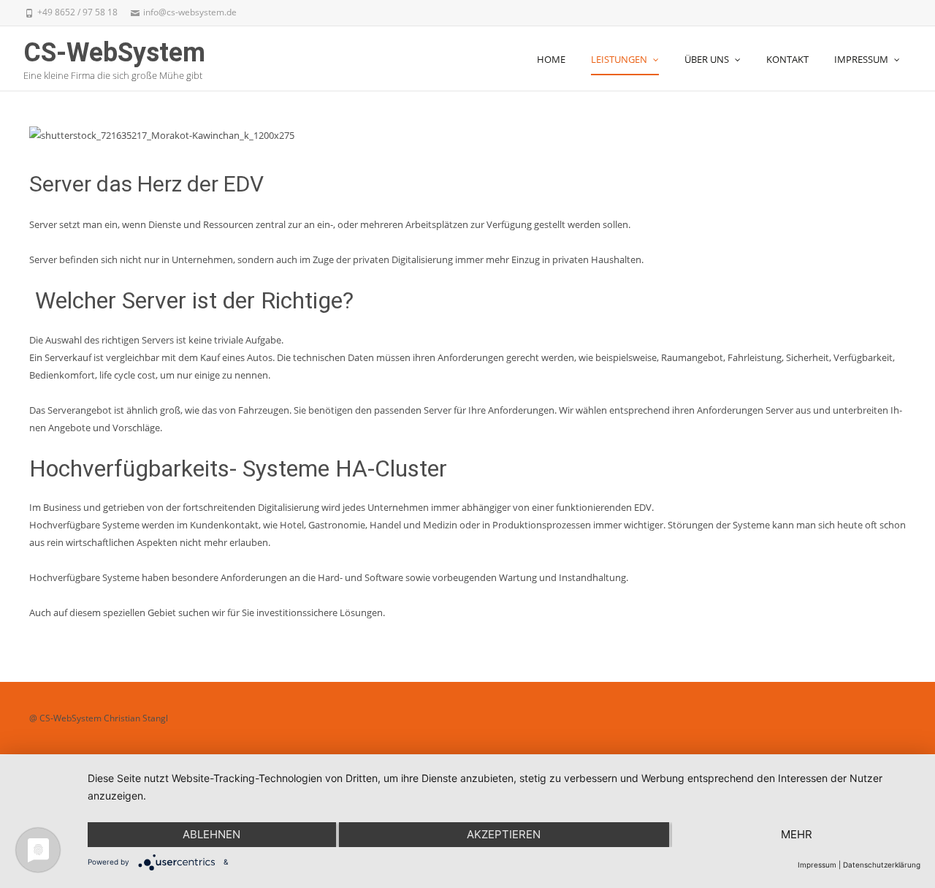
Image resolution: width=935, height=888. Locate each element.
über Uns (706, 59)
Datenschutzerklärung (881, 864)
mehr (796, 834)
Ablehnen (211, 834)
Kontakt (787, 59)
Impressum (861, 59)
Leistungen (619, 59)
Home (551, 59)
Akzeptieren (504, 834)
